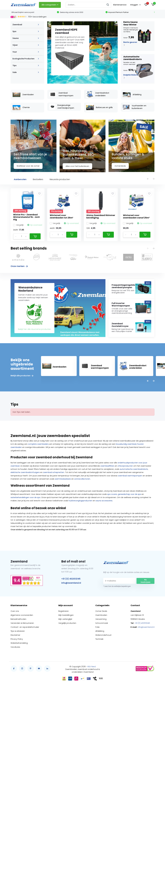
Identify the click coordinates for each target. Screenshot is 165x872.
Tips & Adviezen (18, 631)
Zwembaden (101, 615)
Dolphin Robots (130, 75)
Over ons (15, 611)
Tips (14, 65)
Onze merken (18, 266)
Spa (14, 31)
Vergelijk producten (67, 623)
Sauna (16, 38)
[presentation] (148, 179)
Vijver (15, 45)
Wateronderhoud (103, 635)
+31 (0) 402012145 (70, 578)
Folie (97, 627)
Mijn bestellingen (66, 615)
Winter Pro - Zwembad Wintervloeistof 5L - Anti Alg (26, 217)
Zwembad (17, 24)
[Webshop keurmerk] (144, 668)
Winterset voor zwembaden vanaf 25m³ (136, 216)
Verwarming (100, 619)
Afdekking (99, 631)
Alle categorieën (49, 4)
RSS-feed (92, 666)
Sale (15, 72)
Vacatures (15, 647)
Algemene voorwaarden (22, 615)
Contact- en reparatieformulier (25, 627)
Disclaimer (15, 635)
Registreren (63, 611)
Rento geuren (130, 42)
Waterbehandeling (19, 643)
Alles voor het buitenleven (77, 166)
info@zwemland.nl (71, 582)
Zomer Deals (101, 611)
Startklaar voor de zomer (28, 166)
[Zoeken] (108, 5)
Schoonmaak (101, 623)
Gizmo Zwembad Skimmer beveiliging (100, 216)
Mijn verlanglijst (65, 619)
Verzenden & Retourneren (22, 623)
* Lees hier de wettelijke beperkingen (117, 586)
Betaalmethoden (18, 619)
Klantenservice (119, 4)
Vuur (15, 52)
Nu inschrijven (145, 580)
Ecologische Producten (23, 58)
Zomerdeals (120, 166)
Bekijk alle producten (21, 376)
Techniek (99, 639)
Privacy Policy (17, 639)
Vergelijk (20, 225)
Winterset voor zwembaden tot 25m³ (61, 216)
